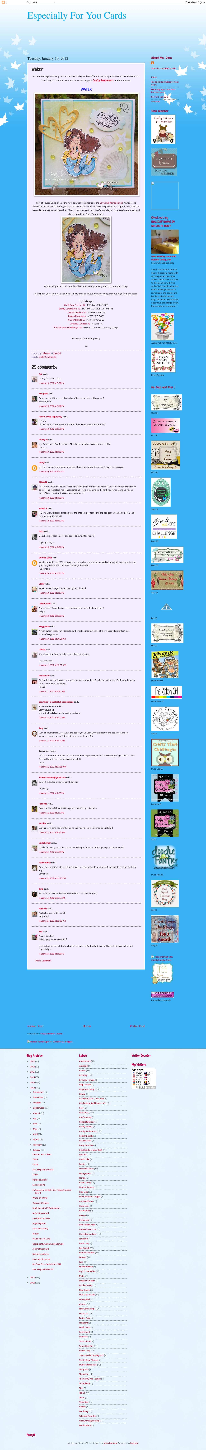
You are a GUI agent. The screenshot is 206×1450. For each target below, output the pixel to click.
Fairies (82, 1178)
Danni (41, 584)
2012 (32, 1088)
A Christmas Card (41, 1213)
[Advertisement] (86, 997)
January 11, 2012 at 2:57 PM (52, 813)
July (35, 1118)
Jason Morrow (110, 1443)
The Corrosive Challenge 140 (68, 327)
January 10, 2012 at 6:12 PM (52, 471)
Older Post (137, 1026)
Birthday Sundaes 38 (80, 324)
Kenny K (83, 1257)
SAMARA (43, 482)
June (35, 1124)
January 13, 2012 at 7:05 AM (52, 898)
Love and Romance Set (111, 203)
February (37, 1145)
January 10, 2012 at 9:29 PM (52, 616)
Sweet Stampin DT (88, 1365)
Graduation (84, 1211)
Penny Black (84, 1299)
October (37, 1103)
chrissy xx (43, 440)
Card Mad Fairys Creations (91, 1099)
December (38, 1092)
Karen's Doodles (87, 1253)
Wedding (83, 1411)
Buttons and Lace (41, 1254)
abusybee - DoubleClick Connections (56, 702)
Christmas (84, 1112)
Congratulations (86, 1122)
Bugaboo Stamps (87, 1089)
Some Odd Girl (86, 1346)
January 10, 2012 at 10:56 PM (52, 639)
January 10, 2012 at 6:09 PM (52, 429)
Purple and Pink (40, 1180)
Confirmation (85, 1117)
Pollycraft (83, 1313)
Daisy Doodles (86, 1145)
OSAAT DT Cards (87, 1295)
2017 (32, 1061)
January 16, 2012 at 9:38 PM (52, 954)
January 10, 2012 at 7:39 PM (52, 498)
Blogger (134, 1443)
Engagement (85, 1173)
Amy (41, 728)
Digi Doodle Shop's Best (90, 1150)
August (36, 1113)
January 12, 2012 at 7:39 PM (52, 852)
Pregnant (83, 1323)
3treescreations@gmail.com (52, 777)
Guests (82, 1215)
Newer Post (35, 1026)
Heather (43, 823)
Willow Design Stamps (89, 1421)
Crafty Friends (86, 1127)
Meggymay (44, 626)
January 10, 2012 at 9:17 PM (52, 593)
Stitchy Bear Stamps (88, 1360)
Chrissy (42, 649)
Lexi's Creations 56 (76, 312)
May (35, 1129)
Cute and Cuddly (40, 1229)
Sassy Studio (85, 1341)
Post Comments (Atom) (51, 1034)
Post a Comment (43, 961)
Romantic (83, 1337)
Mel (40, 931)
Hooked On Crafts (87, 1229)
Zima (41, 889)
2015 (32, 1072)
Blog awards (85, 1085)
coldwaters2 (45, 863)
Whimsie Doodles (87, 1416)
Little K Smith (45, 603)
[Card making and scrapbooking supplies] (165, 960)
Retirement (84, 1332)
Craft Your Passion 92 (74, 305)
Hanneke (43, 804)
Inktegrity (83, 1239)
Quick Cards (84, 1327)
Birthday (83, 1075)
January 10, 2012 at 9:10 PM (52, 573)
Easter (82, 1164)
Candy (35, 1164)
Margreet (43, 394)
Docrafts (83, 1155)
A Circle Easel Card (41, 1239)
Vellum (82, 1407)
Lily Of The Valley (87, 1271)
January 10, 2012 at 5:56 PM (52, 383)
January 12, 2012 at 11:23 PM (52, 878)
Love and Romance (41, 1259)
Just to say (84, 1243)
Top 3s (82, 1393)
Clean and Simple (41, 1203)
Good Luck (84, 1206)
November (38, 1097)
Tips (81, 1388)
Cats (81, 1108)
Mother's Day (85, 1285)
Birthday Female (87, 1080)
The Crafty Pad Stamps (90, 1379)
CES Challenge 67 (76, 320)
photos (82, 1304)
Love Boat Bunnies (41, 1218)
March (36, 1139)
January (37, 1150)
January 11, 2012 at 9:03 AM (52, 741)
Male (81, 1276)
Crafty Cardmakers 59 (69, 309)
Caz (40, 374)
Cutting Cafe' (85, 1141)
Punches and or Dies (42, 1154)
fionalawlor (44, 676)
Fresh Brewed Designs (90, 1197)
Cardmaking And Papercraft (92, 1103)
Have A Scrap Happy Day (50, 417)
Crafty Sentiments (47, 357)
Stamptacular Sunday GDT (91, 1355)
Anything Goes (40, 1223)
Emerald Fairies (86, 1169)
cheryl (42, 462)
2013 (32, 1082)
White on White (40, 1198)
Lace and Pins (39, 1185)
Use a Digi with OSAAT (43, 1170)
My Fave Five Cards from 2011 (47, 1264)
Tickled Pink (84, 1383)
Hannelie (43, 909)
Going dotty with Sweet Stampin (48, 1244)
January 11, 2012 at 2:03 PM (52, 793)
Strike (35, 1175)
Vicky (41, 531)
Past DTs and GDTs (159, 97)
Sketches (155, 102)
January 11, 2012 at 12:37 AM (52, 665)
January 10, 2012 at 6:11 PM (52, 452)
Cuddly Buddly (86, 1136)
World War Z (85, 1425)
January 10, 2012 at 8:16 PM (52, 547)
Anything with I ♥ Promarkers (46, 1208)
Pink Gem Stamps (87, 1309)
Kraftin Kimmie (86, 1267)
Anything (83, 1066)
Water (36, 1234)
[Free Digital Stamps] (162, 983)
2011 (32, 1277)
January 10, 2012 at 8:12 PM (52, 521)
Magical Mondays (77, 316)
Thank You (83, 1374)
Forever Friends (86, 1187)
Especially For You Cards (76, 14)
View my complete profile (163, 68)
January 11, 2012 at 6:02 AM (52, 718)
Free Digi (83, 1192)
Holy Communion (87, 1225)
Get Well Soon (86, 1201)
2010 (32, 1283)
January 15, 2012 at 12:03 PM (52, 921)
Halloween (84, 1220)
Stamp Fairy (84, 1351)
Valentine (83, 1402)
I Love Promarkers (87, 1234)
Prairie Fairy (84, 1318)
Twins (35, 1159)
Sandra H (43, 508)
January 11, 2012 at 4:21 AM (52, 691)
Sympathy (84, 1369)
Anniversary (85, 1061)
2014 (32, 1077)
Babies (82, 1071)
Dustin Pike (84, 1159)
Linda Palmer (45, 843)
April (35, 1134)
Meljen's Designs (87, 1281)
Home (87, 1026)
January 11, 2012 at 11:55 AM (52, 767)
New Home (84, 1290)
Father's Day (85, 1183)
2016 (32, 1067)
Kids (81, 1262)
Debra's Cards (45, 558)
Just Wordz (84, 1248)
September (39, 1108)
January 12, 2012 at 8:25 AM (52, 832)
